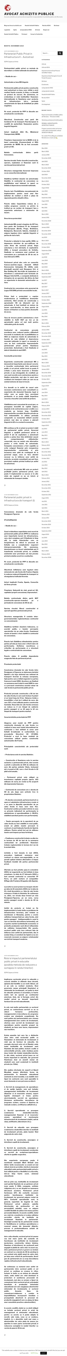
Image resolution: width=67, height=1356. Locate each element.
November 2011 (46, 488)
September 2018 (46, 250)
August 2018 (45, 254)
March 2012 (45, 475)
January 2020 (45, 227)
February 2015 (46, 366)
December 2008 (46, 557)
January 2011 (45, 518)
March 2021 (45, 214)
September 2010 (46, 531)
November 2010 (46, 524)
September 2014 (46, 382)
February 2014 (46, 405)
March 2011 (45, 511)
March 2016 (45, 323)
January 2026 (45, 155)
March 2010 (45, 551)
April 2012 (44, 471)
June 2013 (45, 432)
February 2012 (46, 478)
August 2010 (45, 534)
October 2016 (46, 300)
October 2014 (46, 379)
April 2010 (45, 547)
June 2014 (45, 392)
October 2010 (46, 527)
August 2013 (45, 425)
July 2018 (44, 257)
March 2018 (45, 270)
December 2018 (46, 244)
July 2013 (44, 428)
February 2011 (46, 514)
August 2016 (45, 306)
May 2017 (44, 283)
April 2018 (44, 267)
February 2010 (46, 554)
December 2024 (46, 168)
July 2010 (44, 537)
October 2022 (46, 184)
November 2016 (46, 296)
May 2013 (44, 435)
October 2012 (45, 458)
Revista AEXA (46, 25)
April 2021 (44, 211)
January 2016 (45, 329)
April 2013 (44, 438)
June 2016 (45, 313)
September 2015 (46, 343)
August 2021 (45, 201)
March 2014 (45, 402)
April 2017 (44, 286)
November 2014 (46, 376)
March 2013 (45, 442)
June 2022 (45, 191)
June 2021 (44, 204)
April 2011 (44, 508)
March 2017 (45, 290)
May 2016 (44, 316)
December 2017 (46, 273)
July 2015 (44, 349)
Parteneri (24, 34)
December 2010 (46, 521)
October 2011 (45, 491)
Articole (37, 30)
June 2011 (44, 504)
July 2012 (44, 461)
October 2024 (46, 171)
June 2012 (44, 465)
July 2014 (44, 389)
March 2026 (45, 151)
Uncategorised (46, 104)
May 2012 (44, 468)
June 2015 (45, 352)
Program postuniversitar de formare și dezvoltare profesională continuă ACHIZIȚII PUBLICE (52, 130)
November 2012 (46, 455)
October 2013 (46, 418)
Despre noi (46, 30)
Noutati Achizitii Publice (32, 25)
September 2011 (46, 494)
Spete (15, 30)
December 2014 (46, 372)
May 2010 (44, 544)
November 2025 (46, 158)
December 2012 (46, 452)
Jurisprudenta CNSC (26, 30)
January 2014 (45, 409)
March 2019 (45, 240)
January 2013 (45, 448)
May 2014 (44, 395)
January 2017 (45, 293)
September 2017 (46, 277)
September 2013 (46, 422)
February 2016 (46, 326)
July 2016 (44, 310)
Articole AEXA (46, 67)
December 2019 (46, 230)
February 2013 (46, 445)
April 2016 (44, 319)
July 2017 (44, 280)
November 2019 (46, 234)
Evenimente (45, 84)
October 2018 (46, 247)
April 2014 (44, 399)
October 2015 (46, 339)
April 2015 (44, 359)
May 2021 (44, 207)
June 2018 (45, 260)
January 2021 (45, 217)
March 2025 (45, 164)
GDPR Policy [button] (34, 1353)
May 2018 (44, 263)
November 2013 (46, 415)
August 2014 (45, 385)
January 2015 (45, 369)
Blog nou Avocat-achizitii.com (13, 25)
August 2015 (45, 346)
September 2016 (46, 303)
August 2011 (45, 498)
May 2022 (44, 194)
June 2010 (45, 541)
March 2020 (45, 224)
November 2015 (46, 336)
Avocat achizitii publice (29, 14)
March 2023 (45, 181)
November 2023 (46, 178)
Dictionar (56, 25)
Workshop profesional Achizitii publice (52, 120)
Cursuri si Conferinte (37, 34)
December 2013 (46, 412)
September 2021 (46, 197)
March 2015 (45, 362)
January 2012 (45, 481)
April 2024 (45, 174)
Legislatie (7, 30)
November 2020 (46, 221)
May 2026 (44, 148)
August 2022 (45, 188)
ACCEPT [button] (43, 1353)
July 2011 (44, 501)
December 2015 (46, 333)
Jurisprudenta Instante (48, 91)
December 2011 (46, 485)
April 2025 (45, 161)
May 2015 (44, 356)
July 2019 (44, 237)
